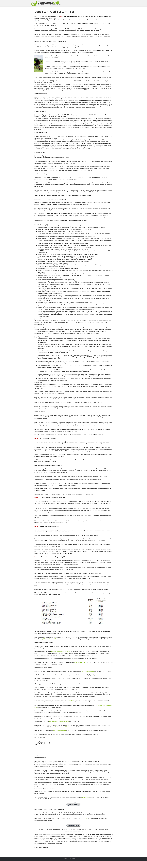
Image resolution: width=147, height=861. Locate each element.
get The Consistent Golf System (50, 639)
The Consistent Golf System (62, 727)
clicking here (71, 700)
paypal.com (85, 797)
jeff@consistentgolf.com (87, 671)
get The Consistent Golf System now (59, 721)
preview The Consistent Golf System (61, 651)
